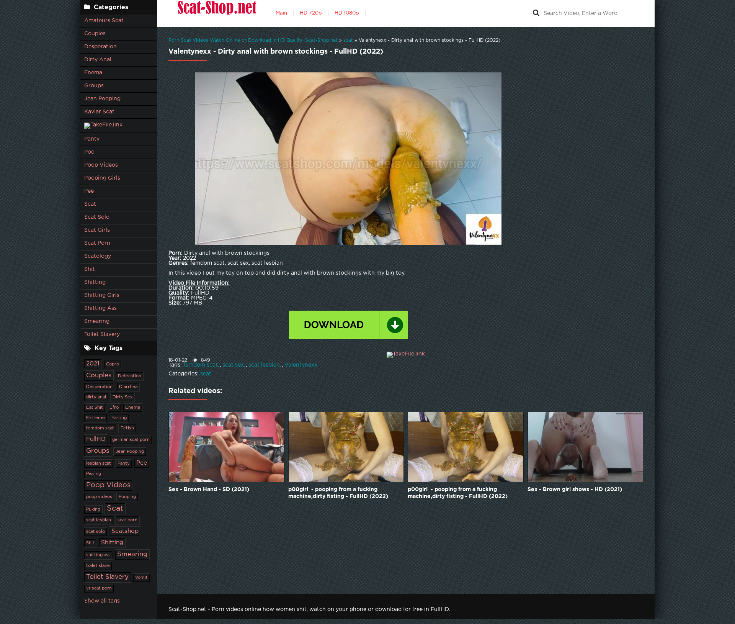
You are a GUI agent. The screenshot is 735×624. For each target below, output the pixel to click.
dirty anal (96, 397)
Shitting (95, 282)
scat (205, 374)
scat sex (233, 365)
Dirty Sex (122, 397)
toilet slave (98, 566)
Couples (95, 33)
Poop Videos (101, 165)
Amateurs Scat (104, 20)
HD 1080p (347, 13)
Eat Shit (94, 407)
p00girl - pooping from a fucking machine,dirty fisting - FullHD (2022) (338, 493)
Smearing (96, 321)
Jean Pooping (102, 99)
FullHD (96, 439)
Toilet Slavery (102, 334)
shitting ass (98, 555)
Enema (93, 72)
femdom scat (100, 428)
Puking (93, 509)
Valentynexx (300, 365)
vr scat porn (99, 588)
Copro (112, 364)
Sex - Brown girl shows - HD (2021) (575, 489)
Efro (114, 407)
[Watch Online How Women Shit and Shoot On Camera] (216, 13)
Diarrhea (128, 387)
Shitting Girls (101, 295)
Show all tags (102, 601)
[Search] (536, 13)
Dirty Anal (97, 59)
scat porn (127, 520)
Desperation (100, 46)
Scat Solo (96, 217)
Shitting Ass (100, 308)
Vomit (141, 578)
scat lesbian (98, 520)
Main (281, 13)
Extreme (95, 418)
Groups (94, 86)
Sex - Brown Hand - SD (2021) (208, 489)
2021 (93, 363)
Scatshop (125, 531)
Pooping (127, 497)
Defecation (129, 376)
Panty (92, 139)
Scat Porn (97, 243)
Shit (89, 269)
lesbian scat (98, 463)
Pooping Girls (102, 178)
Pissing (93, 474)
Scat (90, 204)
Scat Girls (97, 230)
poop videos (99, 497)
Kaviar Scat (99, 112)
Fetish (127, 428)
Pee (89, 191)
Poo (89, 152)
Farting (119, 418)
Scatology (97, 256)
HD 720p (311, 13)
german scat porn (131, 440)
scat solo (95, 532)
